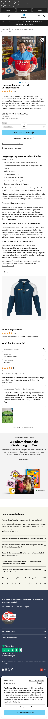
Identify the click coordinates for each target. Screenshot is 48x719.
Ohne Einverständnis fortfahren (36, 682)
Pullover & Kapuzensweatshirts (13, 32)
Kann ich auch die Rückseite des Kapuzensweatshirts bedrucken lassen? (21, 571)
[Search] (44, 349)
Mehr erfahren (24, 459)
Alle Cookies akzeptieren (24, 712)
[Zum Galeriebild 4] (28, 82)
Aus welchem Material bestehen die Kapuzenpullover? (22, 520)
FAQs (4, 272)
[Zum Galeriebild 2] (22, 82)
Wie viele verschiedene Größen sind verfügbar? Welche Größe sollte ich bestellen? (22, 546)
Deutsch (8, 10)
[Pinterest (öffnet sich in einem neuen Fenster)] (12, 670)
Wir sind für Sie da (8, 632)
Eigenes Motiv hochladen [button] (22, 138)
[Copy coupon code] (37, 22)
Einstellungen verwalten (25, 707)
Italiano (40, 10)
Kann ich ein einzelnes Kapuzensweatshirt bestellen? (21, 584)
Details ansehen (35, 108)
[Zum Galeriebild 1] (20, 82)
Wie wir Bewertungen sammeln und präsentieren (20, 336)
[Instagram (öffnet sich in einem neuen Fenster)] (6, 669)
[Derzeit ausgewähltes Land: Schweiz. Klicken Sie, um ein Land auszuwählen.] (43, 670)
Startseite (5, 29)
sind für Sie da (10, 607)
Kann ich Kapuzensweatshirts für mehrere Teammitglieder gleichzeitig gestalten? (23, 554)
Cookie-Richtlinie (13, 702)
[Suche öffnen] (9, 16)
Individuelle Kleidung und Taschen (22, 29)
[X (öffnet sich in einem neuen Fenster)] (9, 670)
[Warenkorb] (43, 16)
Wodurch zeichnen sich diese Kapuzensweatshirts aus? (22, 539)
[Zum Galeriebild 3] (25, 82)
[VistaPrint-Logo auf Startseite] (24, 16)
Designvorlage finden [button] (22, 133)
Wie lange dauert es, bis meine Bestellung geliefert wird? (23, 578)
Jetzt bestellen (29, 24)
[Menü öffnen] (4, 16)
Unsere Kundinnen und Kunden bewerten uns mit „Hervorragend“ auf (24, 662)
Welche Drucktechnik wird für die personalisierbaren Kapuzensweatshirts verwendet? (21, 562)
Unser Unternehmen (9, 638)
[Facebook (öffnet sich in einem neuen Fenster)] (3, 669)
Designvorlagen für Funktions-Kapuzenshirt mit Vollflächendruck (19, 265)
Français (24, 10)
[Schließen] (45, 2)
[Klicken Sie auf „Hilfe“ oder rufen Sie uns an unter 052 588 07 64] (38, 16)
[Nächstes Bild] (45, 22)
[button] (7, 415)
